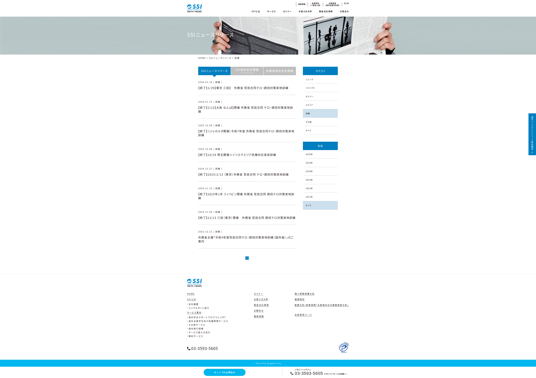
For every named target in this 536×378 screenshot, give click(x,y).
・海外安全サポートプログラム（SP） (206, 317)
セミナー (287, 11)
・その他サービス (196, 324)
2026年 (309, 154)
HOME (202, 57)
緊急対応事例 (326, 11)
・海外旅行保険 (195, 328)
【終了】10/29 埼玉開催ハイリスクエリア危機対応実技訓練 (237, 155)
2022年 (309, 188)
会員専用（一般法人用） (315, 4)
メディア (309, 104)
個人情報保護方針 (305, 293)
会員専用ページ (303, 314)
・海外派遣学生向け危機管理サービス (207, 321)
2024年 (309, 171)
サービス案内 (194, 312)
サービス (271, 11)
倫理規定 (300, 299)
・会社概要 (193, 304)
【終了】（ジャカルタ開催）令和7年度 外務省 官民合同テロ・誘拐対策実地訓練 (246, 133)
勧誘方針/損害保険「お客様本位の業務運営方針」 (322, 304)
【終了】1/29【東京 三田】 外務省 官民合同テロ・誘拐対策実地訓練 (243, 88)
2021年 (309, 196)
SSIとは (256, 11)
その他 (309, 121)
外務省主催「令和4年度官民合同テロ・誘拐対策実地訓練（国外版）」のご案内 (246, 239)
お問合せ (344, 11)
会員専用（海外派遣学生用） (332, 4)
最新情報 (302, 4)
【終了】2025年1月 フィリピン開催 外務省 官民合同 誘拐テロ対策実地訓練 (246, 196)
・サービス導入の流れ (198, 332)
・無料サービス (195, 336)
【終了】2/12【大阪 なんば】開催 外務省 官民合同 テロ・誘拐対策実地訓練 (245, 109)
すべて (309, 130)
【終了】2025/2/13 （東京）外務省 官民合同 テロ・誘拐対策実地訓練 (243, 174)
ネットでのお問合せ (224, 372)
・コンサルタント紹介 (198, 307)
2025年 (309, 162)
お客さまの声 (305, 11)
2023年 (309, 179)
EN (347, 3)
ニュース (309, 79)
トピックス (310, 87)
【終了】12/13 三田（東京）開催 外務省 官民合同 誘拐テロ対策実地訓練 (248, 218)
